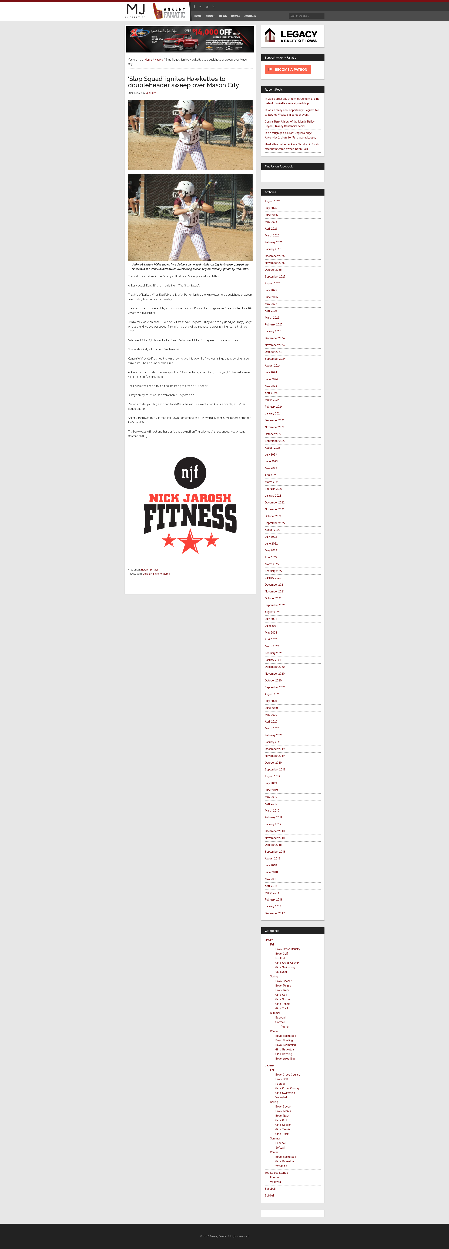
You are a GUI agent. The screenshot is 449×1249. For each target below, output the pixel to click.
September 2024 (275, 358)
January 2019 (273, 824)
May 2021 (271, 632)
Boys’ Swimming (285, 1045)
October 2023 (273, 434)
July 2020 (271, 701)
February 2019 (274, 817)
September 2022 (275, 523)
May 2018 (271, 879)
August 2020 (272, 694)
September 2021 (275, 605)
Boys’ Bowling (284, 1040)
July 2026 (271, 208)
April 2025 (271, 310)
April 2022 (271, 557)
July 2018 (271, 865)
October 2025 (273, 269)
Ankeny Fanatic (170, 11)
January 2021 (273, 660)
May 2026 (271, 221)
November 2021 (275, 591)
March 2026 (272, 235)
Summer (275, 1013)
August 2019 (272, 776)
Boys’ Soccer (283, 981)
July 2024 (271, 372)
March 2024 (272, 399)
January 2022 (273, 577)
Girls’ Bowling (283, 1054)
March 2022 (272, 564)
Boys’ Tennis (283, 985)
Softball (154, 569)
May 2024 (271, 386)
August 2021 (272, 612)
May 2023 (271, 468)
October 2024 (273, 352)
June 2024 (271, 379)
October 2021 (273, 598)
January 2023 (273, 495)
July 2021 (271, 619)
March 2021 (272, 646)
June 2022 (271, 543)
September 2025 (275, 276)
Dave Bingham (151, 573)
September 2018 (275, 851)
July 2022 (271, 536)
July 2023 (271, 454)
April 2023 (271, 475)
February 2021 (274, 653)
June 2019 (271, 790)
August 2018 (272, 858)
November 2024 (275, 345)
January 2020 (273, 742)
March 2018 (272, 892)
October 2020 (273, 680)
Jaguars (270, 1065)
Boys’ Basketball (285, 1035)
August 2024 (272, 365)
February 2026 (274, 242)
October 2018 (273, 844)
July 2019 (271, 783)
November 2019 (275, 755)
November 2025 (275, 263)
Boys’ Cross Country (287, 949)
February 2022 (274, 571)
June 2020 (271, 708)
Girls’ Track (282, 1008)
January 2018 (273, 906)
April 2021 (271, 639)
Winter (274, 1031)
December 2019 (275, 749)
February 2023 (274, 488)
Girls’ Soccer (283, 999)
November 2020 (275, 673)
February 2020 (274, 735)
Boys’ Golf (281, 953)
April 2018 (271, 886)
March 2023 (272, 482)
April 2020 (271, 721)
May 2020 (271, 714)
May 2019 (271, 797)
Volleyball (281, 972)
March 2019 (272, 810)
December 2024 (275, 338)
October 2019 (273, 762)
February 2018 (274, 899)
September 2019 (275, 769)
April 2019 (271, 803)
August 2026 (272, 201)
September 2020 (275, 687)
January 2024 (273, 413)
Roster (285, 1026)
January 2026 (273, 249)
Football (280, 958)
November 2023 (275, 427)
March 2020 (272, 728)
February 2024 (274, 406)
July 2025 (271, 290)
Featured (165, 573)
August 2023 (272, 447)
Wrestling (281, 1166)
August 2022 (272, 530)
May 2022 (271, 550)
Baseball (280, 1017)
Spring (274, 976)
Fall (272, 944)
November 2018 (275, 838)
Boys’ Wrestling (285, 1058)
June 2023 (271, 461)
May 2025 (271, 304)
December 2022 (275, 502)
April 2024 (271, 393)
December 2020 (275, 666)
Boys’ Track (282, 990)
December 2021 (275, 584)
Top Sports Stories (276, 1172)
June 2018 (271, 872)
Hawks (145, 569)
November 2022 (275, 509)
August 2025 (272, 283)
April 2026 (271, 228)
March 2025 (272, 317)
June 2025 (271, 297)
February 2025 (274, 324)
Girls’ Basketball (285, 1049)
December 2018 (275, 831)
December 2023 (275, 420)
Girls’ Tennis (282, 1004)
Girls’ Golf (281, 994)
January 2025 (273, 331)
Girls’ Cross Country (287, 962)
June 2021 (271, 625)
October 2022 (273, 516)
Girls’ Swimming (285, 967)
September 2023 (275, 441)
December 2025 (275, 256)
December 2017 (275, 913)
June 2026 (271, 215)
